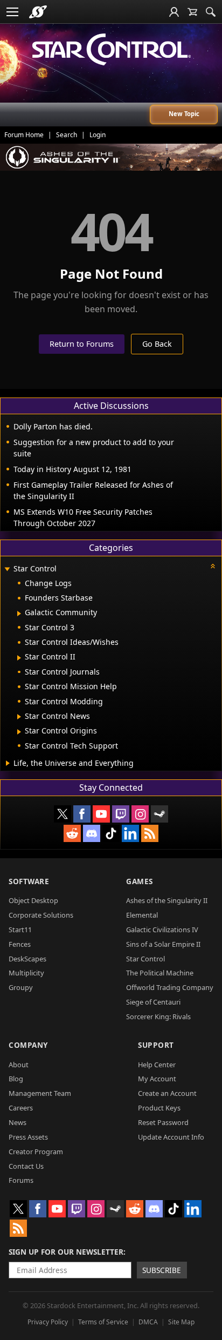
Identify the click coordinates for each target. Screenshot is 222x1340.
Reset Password (163, 1122)
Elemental (142, 915)
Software (29, 881)
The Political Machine (159, 973)
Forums (21, 1180)
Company (28, 1045)
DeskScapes (27, 959)
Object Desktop (33, 900)
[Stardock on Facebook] (82, 814)
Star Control (145, 959)
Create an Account (167, 1093)
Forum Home (24, 134)
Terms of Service (103, 1321)
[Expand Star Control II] (19, 658)
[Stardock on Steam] (159, 814)
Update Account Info (171, 1137)
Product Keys (159, 1108)
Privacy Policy (47, 1321)
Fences (20, 944)
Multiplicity (26, 973)
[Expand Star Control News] (19, 716)
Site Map (181, 1321)
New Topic (184, 114)
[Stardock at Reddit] (72, 833)
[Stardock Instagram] (140, 814)
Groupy (21, 987)
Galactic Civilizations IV (162, 929)
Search (66, 134)
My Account (157, 1078)
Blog (16, 1078)
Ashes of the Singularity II (166, 900)
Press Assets (28, 1137)
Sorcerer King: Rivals (158, 1016)
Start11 (20, 929)
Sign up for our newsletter (66, 1252)
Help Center (157, 1064)
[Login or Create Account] (174, 12)
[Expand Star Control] (7, 569)
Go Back (157, 344)
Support (156, 1045)
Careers (21, 1108)
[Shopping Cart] (192, 12)
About (19, 1064)
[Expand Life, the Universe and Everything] (8, 763)
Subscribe (161, 1270)
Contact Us (26, 1166)
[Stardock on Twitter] (62, 814)
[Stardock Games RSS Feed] (149, 833)
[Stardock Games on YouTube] (101, 814)
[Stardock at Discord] (91, 833)
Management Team (40, 1093)
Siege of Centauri (153, 1002)
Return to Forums (82, 344)
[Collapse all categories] (212, 566)
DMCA (148, 1321)
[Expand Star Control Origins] (19, 732)
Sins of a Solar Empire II (163, 944)
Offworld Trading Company (169, 987)
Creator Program (36, 1151)
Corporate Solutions (41, 915)
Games (139, 881)
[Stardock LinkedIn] (130, 833)
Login (97, 134)
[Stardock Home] (38, 11)
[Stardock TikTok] (111, 833)
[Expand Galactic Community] (19, 613)
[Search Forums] (211, 12)
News (17, 1122)
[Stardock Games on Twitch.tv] (120, 814)
